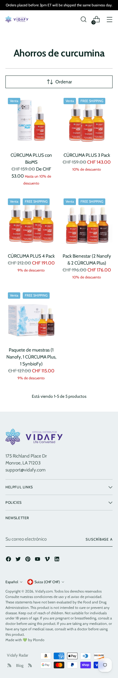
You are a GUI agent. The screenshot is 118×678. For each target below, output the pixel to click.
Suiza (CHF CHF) (47, 582)
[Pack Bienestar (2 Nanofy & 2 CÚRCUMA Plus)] (87, 222)
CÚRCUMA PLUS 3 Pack (87, 155)
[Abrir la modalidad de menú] (109, 19)
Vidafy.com (44, 591)
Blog (19, 665)
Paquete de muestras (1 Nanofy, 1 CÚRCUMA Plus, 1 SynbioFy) (31, 357)
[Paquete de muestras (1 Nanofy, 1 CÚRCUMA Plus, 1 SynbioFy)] (31, 316)
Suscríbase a (99, 539)
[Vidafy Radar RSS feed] (9, 665)
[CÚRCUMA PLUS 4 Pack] (31, 222)
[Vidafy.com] (17, 19)
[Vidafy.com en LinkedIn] (57, 560)
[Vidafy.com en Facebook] (9, 560)
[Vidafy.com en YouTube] (38, 560)
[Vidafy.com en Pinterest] (28, 560)
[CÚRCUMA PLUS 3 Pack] (87, 121)
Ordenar (63, 82)
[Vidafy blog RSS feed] (30, 665)
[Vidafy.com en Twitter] (18, 560)
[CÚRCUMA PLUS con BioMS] (31, 121)
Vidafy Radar (17, 655)
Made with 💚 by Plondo (24, 640)
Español (11, 582)
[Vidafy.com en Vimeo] (47, 560)
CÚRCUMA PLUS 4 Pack (31, 256)
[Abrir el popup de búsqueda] (83, 19)
